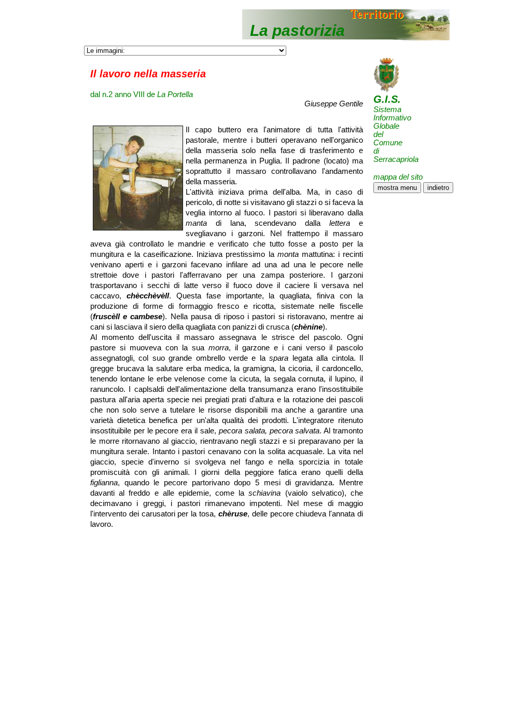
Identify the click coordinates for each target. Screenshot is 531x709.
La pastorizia (297, 30)
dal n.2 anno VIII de (141, 94)
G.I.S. (387, 99)
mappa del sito (398, 176)
